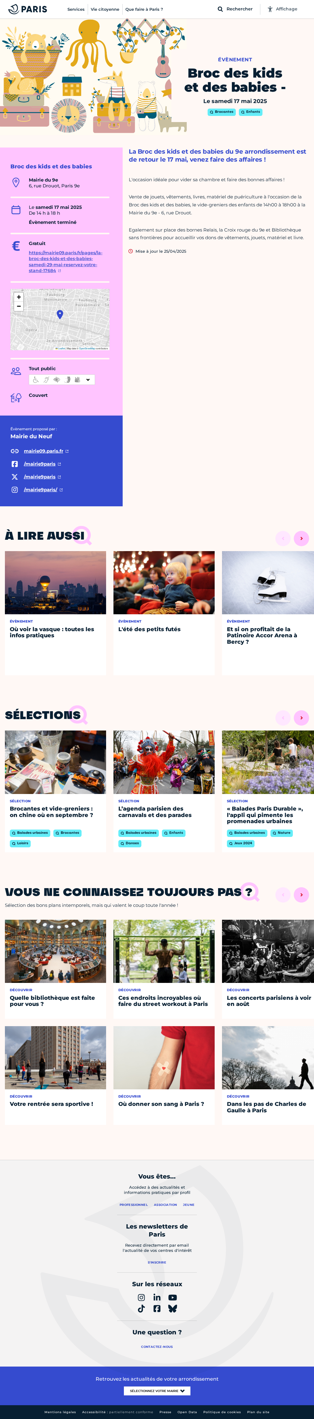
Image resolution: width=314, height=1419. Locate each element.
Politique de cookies (222, 1412)
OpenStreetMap (87, 348)
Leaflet (61, 348)
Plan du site (258, 1412)
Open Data (187, 1412)
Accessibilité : (117, 1412)
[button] (60, 315)
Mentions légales (60, 1412)
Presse (165, 1412)
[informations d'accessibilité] (62, 379)
